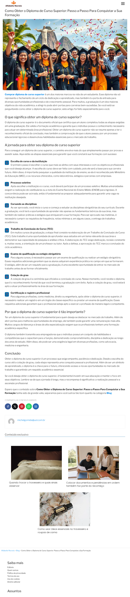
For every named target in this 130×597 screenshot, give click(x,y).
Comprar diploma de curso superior (24, 94)
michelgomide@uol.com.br (31, 420)
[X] (15, 406)
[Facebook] (8, 406)
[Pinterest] (22, 406)
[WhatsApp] (29, 406)
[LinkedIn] (36, 406)
